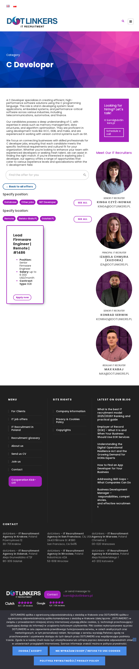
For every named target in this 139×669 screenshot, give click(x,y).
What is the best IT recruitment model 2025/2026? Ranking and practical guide (113, 414)
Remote (9, 218)
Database (10, 202)
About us (17, 446)
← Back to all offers (19, 186)
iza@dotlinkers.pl (114, 264)
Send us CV (18, 453)
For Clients (18, 411)
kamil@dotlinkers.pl (115, 122)
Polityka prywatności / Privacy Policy (69, 661)
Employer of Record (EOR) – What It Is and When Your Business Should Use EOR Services (113, 432)
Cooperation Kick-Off (23, 481)
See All (83, 202)
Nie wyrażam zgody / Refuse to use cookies (88, 651)
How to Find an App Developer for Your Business (110, 468)
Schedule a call (113, 132)
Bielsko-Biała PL (28, 218)
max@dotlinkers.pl (114, 374)
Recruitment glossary (25, 438)
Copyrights (63, 430)
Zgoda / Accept (30, 651)
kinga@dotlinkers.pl (114, 206)
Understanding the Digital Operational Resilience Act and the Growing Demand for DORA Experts (112, 451)
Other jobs (27, 202)
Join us (16, 461)
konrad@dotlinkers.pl (114, 319)
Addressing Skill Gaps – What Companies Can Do (114, 480)
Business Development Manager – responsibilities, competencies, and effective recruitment (113, 498)
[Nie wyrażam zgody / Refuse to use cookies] (134, 639)
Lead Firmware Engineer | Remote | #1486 (22, 244)
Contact (16, 469)
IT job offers (19, 419)
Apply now (22, 297)
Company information (70, 411)
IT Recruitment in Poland (22, 429)
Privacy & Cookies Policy (68, 421)
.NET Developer (47, 202)
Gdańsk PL (48, 218)
